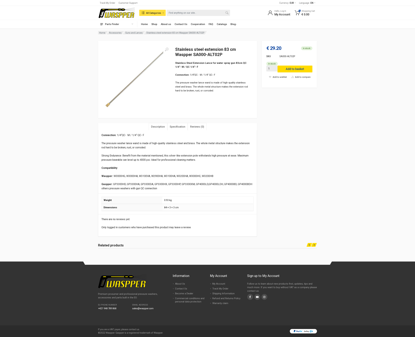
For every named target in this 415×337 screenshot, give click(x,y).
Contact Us (181, 24)
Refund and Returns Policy (226, 298)
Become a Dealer (184, 293)
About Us (180, 283)
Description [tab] (158, 126)
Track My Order (107, 3)
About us (166, 24)
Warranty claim (220, 303)
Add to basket (295, 69)
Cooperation (198, 24)
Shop (154, 24)
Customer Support (128, 3)
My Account (218, 283)
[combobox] (198, 13)
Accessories (115, 32)
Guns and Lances (134, 32)
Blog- (234, 24)
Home (144, 24)
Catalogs (222, 24)
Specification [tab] (177, 126)
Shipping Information (223, 293)
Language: (306, 3)
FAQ (211, 24)
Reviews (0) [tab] (197, 126)
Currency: (286, 3)
